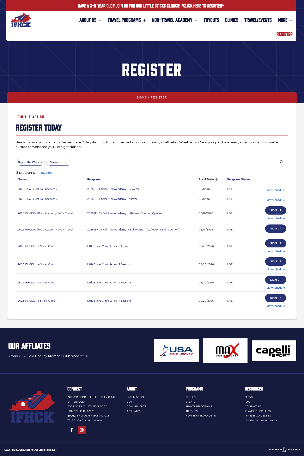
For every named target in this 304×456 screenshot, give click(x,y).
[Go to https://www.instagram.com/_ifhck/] (82, 430)
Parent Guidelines (258, 415)
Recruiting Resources (261, 420)
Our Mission (135, 396)
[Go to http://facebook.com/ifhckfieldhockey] (71, 430)
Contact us (253, 406)
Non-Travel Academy (201, 415)
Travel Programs (199, 406)
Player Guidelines (258, 411)
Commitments (136, 406)
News (249, 396)
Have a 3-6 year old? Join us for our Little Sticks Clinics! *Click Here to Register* (151, 5)
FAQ (247, 401)
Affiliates (133, 411)
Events (190, 401)
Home (142, 97)
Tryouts (191, 411)
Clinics (190, 396)
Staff (130, 401)
